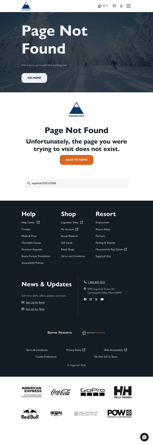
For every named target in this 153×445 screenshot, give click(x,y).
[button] (144, 437)
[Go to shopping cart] (114, 6)
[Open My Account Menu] (121, 6)
